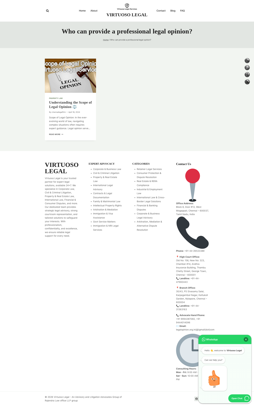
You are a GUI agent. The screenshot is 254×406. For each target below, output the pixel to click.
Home (82, 10)
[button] (246, 339)
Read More (56, 134)
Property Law (56, 98)
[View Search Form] (47, 10)
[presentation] (70, 76)
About (93, 10)
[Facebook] (196, 399)
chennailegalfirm (59, 112)
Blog (172, 10)
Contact (161, 10)
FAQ (182, 10)
